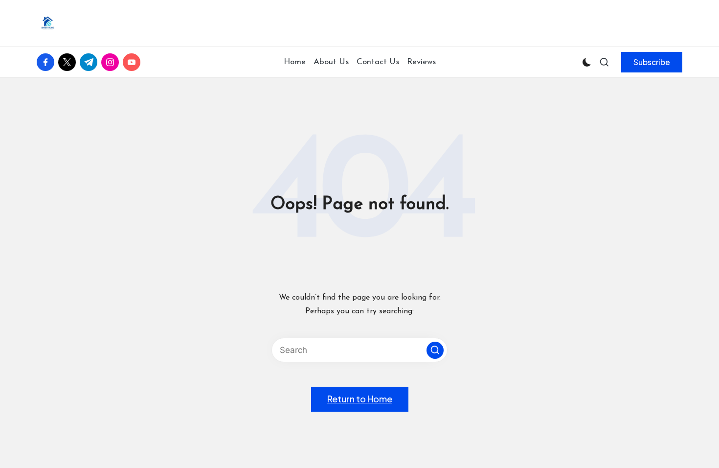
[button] (651, 62)
